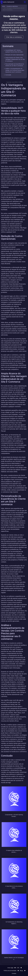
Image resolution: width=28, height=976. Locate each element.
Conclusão (8, 75)
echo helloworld (8, 2)
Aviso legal (10, 967)
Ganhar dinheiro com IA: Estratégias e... (14, 958)
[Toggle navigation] (25, 2)
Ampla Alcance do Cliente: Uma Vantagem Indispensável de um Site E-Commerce (15, 59)
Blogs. (21, 970)
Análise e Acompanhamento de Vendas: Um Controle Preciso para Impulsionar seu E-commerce (14, 70)
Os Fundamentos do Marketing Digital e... (14, 922)
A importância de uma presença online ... (14, 887)
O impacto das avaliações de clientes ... (14, 851)
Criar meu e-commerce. (14, 37)
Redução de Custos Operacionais (14, 54)
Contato (14, 973)
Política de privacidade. (10, 970)
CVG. (18, 967)
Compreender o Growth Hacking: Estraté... (14, 815)
